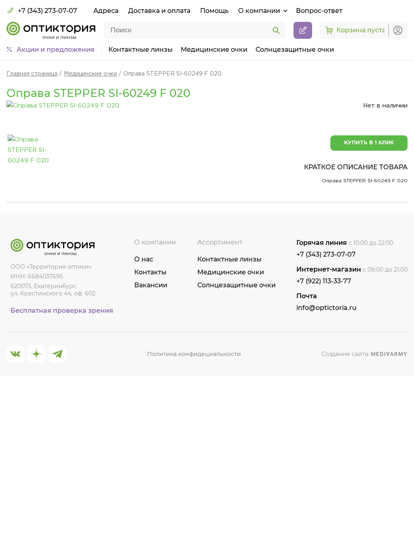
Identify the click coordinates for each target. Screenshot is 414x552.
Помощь (214, 11)
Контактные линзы (140, 49)
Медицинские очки (214, 49)
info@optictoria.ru (326, 308)
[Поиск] (276, 31)
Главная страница (31, 74)
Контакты (150, 272)
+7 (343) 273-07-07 (47, 11)
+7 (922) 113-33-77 (323, 281)
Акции (56, 49)
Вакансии (150, 285)
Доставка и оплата (159, 11)
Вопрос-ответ (319, 11)
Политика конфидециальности (194, 354)
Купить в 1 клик (369, 143)
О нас (143, 259)
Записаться (303, 30)
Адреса (105, 11)
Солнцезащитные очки (295, 49)
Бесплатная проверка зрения (62, 310)
